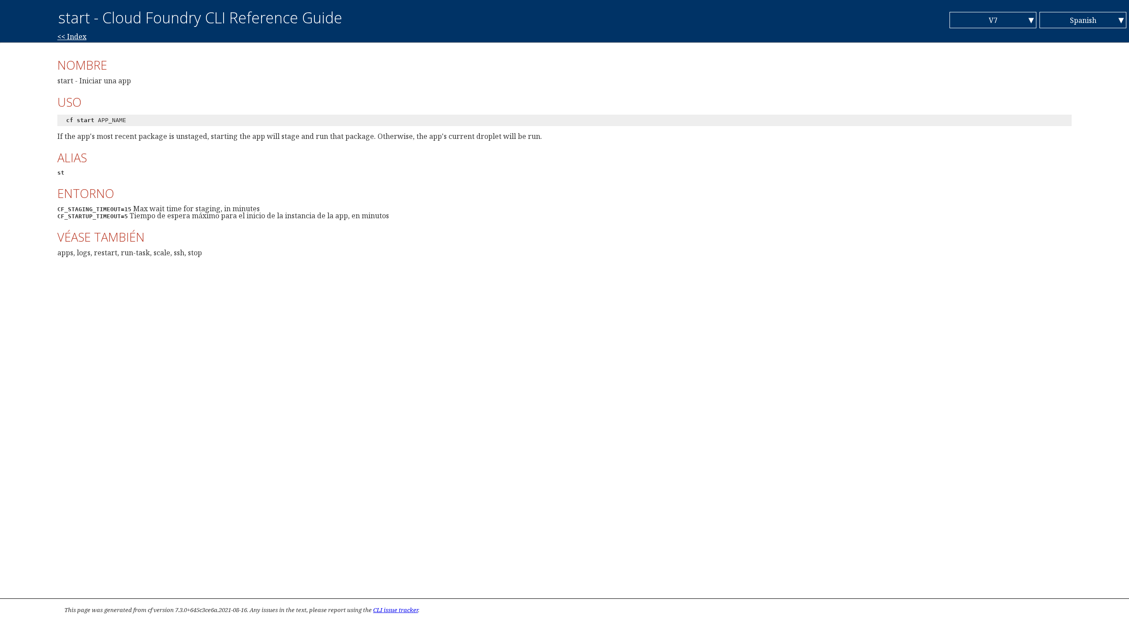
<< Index (71, 36)
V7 (993, 20)
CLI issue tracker (395, 610)
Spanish (1083, 20)
